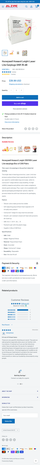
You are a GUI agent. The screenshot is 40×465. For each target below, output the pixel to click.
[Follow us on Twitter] (7, 439)
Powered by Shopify (7, 461)
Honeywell (6, 69)
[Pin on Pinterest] (29, 128)
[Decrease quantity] (11, 90)
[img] (6, 330)
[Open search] (26, 6)
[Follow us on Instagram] (10, 439)
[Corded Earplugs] (12, 145)
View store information (12, 122)
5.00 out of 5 (25, 303)
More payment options (20, 109)
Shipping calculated (15, 84)
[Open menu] (3, 6)
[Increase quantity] (21, 90)
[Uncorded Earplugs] (5, 145)
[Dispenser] (34, 145)
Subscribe (8, 421)
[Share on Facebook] (25, 128)
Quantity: (5, 90)
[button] (6, 72)
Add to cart (20, 97)
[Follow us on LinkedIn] (14, 439)
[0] (36, 6)
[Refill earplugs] (27, 145)
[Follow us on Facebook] (3, 439)
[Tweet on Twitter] (33, 128)
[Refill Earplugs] (20, 145)
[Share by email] (36, 128)
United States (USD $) (9, 430)
